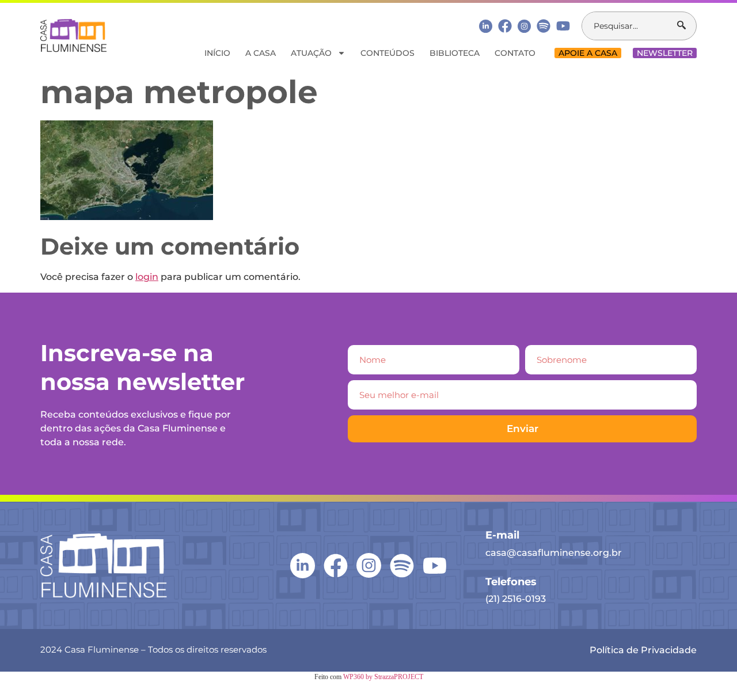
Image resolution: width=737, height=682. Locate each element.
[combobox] (629, 26)
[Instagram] (524, 26)
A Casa (260, 53)
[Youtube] (563, 26)
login (146, 276)
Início (217, 53)
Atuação (311, 53)
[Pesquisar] (686, 26)
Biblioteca (455, 53)
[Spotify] (543, 26)
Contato (515, 53)
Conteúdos (387, 53)
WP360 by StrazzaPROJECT (383, 677)
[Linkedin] (485, 25)
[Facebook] (505, 26)
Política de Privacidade (643, 650)
